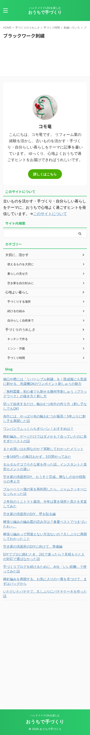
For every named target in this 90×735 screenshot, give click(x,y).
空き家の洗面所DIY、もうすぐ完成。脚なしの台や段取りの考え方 (44, 479)
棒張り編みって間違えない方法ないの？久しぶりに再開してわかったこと (45, 536)
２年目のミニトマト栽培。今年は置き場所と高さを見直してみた (45, 503)
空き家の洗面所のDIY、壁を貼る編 (29, 514)
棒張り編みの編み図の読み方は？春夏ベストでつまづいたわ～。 (45, 524)
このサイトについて (50, 213)
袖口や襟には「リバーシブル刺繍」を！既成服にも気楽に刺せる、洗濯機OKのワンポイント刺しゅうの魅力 (45, 381)
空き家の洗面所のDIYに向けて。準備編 (32, 546)
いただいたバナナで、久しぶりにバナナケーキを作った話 (45, 593)
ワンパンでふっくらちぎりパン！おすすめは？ (38, 429)
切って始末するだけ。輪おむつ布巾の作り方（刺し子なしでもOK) (45, 406)
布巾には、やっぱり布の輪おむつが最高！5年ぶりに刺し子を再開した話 (44, 418)
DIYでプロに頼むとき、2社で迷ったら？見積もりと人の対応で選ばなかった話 (44, 556)
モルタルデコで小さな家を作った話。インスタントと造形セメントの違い (45, 466)
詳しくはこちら (45, 174)
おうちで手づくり (45, 12)
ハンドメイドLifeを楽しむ (45, 715)
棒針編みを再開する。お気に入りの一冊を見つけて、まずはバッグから (45, 581)
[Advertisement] (45, 649)
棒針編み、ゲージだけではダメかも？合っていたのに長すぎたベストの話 (45, 438)
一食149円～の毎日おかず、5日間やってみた (37, 456)
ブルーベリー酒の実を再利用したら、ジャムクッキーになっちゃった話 (45, 491)
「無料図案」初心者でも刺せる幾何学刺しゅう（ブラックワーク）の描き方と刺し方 (45, 393)
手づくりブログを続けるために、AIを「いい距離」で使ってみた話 (45, 568)
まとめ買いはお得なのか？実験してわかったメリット (43, 449)
